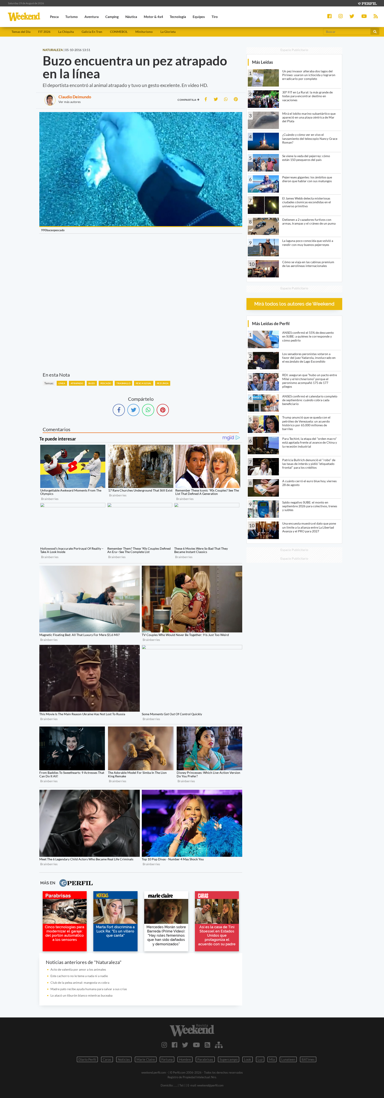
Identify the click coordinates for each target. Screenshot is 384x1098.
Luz (260, 1059)
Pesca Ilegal (144, 383)
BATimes (308, 1059)
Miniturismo (144, 32)
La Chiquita (66, 32)
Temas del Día (21, 32)
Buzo (91, 383)
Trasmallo (123, 383)
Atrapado (77, 383)
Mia (272, 1059)
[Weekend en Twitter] (185, 1045)
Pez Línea (163, 383)
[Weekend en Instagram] (164, 1045)
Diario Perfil (87, 1059)
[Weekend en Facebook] (174, 1045)
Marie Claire (145, 1059)
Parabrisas (205, 1059)
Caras (107, 1059)
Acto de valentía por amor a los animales (78, 969)
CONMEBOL (119, 32)
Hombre (185, 1059)
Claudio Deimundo (74, 96)
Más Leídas (262, 62)
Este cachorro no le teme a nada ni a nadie (79, 976)
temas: (49, 383)
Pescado (105, 383)
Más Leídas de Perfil (271, 323)
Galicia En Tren (92, 32)
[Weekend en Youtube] (196, 1045)
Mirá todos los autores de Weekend (294, 304)
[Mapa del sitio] (219, 1045)
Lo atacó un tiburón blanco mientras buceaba (81, 995)
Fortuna (167, 1059)
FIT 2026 (44, 32)
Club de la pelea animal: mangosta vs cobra (79, 982)
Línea (61, 383)
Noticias (124, 1059)
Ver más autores (69, 102)
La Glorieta (168, 32)
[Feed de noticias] (207, 1045)
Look (247, 1059)
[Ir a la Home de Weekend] (192, 1030)
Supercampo (229, 1059)
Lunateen (288, 1059)
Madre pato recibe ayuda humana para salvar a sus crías (88, 989)
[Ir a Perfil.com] (367, 3)
